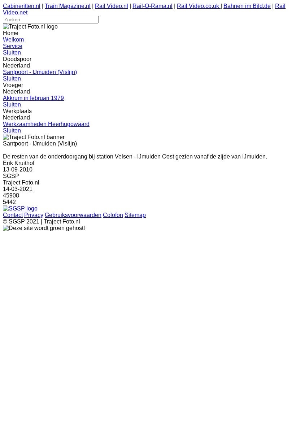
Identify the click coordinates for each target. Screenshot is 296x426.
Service (12, 46)
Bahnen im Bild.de (247, 6)
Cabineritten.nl (21, 6)
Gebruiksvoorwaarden (73, 215)
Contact (13, 215)
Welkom (13, 39)
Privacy (33, 215)
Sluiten (12, 52)
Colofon (113, 215)
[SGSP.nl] (20, 208)
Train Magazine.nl (68, 6)
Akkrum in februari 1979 (33, 98)
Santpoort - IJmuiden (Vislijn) (40, 72)
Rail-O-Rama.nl (152, 6)
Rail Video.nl (111, 6)
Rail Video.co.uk (199, 6)
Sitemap (135, 215)
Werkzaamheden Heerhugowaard (46, 124)
